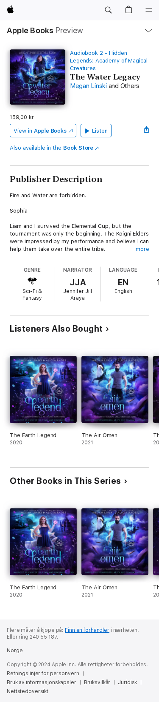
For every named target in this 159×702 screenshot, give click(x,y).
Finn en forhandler (87, 630)
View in (40, 131)
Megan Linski (88, 86)
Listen (100, 131)
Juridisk (127, 682)
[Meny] (149, 10)
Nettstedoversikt (27, 691)
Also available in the (51, 148)
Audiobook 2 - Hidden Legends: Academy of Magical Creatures (109, 60)
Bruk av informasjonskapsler (41, 682)
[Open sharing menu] (146, 130)
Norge (14, 651)
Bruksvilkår (97, 682)
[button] (108, 10)
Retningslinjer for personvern (43, 673)
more (142, 249)
